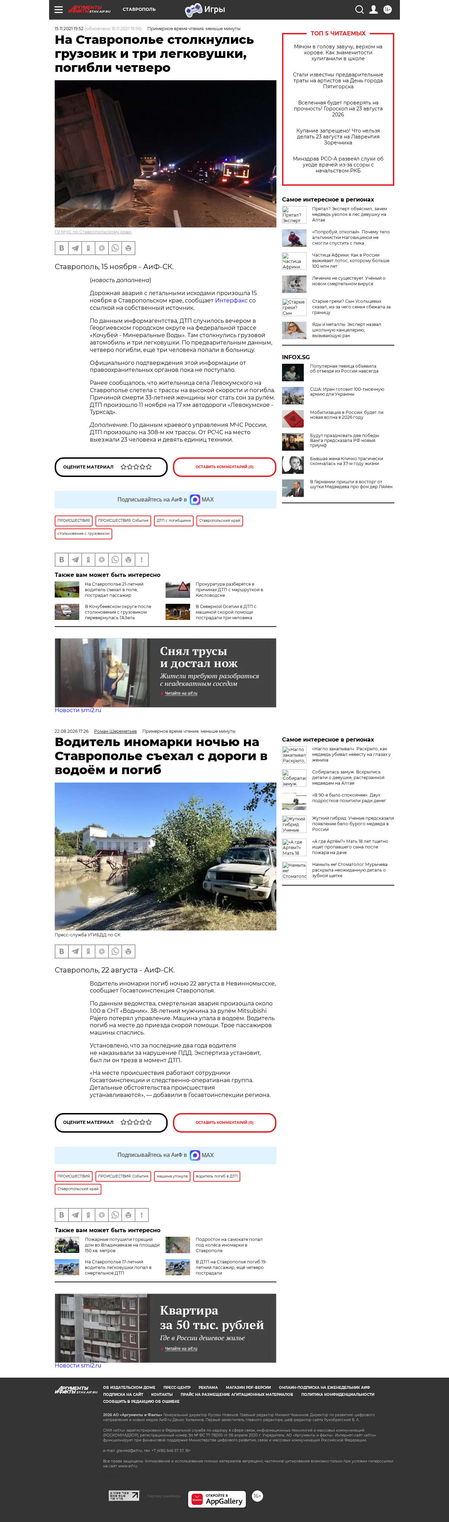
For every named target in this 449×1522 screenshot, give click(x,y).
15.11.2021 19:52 (69, 28)
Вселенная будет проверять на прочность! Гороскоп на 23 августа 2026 (338, 109)
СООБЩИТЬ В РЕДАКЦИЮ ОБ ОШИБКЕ (141, 1401)
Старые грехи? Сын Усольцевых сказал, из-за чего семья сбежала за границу (351, 307)
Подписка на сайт (123, 1394)
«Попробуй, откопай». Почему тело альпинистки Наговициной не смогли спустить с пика (351, 237)
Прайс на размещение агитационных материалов (237, 1394)
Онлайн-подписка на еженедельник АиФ (324, 1387)
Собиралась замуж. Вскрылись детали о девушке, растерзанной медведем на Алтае (348, 777)
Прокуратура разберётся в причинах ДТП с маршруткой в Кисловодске (229, 589)
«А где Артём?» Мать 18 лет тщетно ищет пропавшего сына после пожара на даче (350, 847)
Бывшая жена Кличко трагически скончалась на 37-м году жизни (346, 461)
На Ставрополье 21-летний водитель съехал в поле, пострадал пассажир (114, 589)
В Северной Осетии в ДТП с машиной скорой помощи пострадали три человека (226, 612)
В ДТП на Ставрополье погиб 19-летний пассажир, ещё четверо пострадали (231, 1267)
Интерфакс (232, 300)
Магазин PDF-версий (248, 1387)
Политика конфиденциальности (337, 1394)
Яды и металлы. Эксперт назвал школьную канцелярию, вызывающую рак (346, 330)
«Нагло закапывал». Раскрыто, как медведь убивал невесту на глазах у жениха (351, 754)
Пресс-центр (176, 1387)
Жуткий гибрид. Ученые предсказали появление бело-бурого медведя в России (353, 823)
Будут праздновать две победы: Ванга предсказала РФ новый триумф (345, 440)
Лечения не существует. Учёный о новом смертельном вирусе (349, 280)
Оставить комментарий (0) (225, 467)
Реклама (208, 1387)
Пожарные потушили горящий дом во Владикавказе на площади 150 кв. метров (122, 1245)
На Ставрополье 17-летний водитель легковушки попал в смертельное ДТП (118, 1267)
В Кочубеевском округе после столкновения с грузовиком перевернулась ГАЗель (118, 612)
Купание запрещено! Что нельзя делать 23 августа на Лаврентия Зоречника (338, 137)
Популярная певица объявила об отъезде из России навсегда (344, 369)
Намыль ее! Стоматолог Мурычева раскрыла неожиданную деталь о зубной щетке (350, 870)
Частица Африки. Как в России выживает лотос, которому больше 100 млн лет (350, 260)
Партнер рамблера (163, 1496)
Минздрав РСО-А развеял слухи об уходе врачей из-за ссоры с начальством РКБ (338, 165)
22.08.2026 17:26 (71, 731)
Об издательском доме (129, 1387)
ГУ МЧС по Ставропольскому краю (93, 231)
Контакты (162, 1394)
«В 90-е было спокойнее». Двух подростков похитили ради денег (349, 797)
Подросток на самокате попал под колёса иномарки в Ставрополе (229, 1245)
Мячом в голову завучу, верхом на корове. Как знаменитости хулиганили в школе (338, 53)
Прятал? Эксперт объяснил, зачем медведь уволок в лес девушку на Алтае (349, 214)
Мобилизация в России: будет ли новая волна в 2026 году (346, 415)
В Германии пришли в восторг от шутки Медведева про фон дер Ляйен (351, 484)
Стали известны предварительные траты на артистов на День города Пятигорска (338, 81)
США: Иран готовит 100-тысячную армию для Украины (347, 392)
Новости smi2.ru (78, 710)
